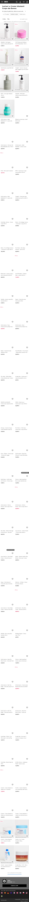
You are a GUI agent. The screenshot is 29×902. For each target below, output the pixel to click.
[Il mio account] (20, 2)
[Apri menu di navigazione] (2, 2)
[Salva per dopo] (12, 39)
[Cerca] (16, 2)
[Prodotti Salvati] (23, 2)
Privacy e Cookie (25, 899)
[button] (2, 893)
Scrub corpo (23, 14)
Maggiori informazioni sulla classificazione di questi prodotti (14, 21)
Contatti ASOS (17, 899)
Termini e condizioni (24, 901)
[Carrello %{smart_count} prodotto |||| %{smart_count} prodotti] (27, 2)
